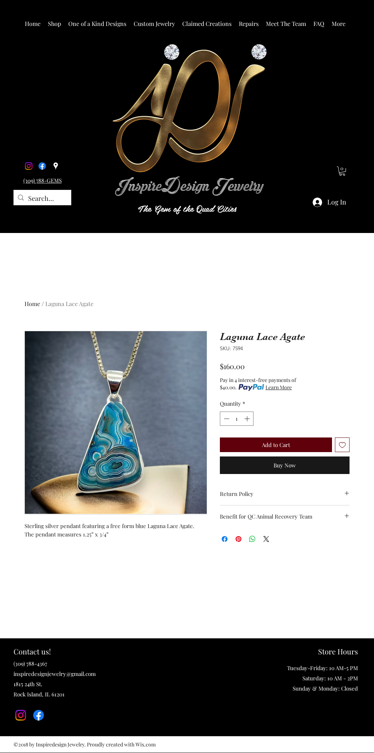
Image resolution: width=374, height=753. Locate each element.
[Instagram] (29, 166)
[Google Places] (56, 166)
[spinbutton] (237, 418)
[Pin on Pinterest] (238, 539)
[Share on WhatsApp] (252, 539)
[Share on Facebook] (224, 539)
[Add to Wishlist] (342, 444)
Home (32, 303)
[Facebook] (42, 166)
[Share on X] (266, 539)
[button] (54, 24)
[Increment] (248, 418)
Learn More (279, 387)
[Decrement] (226, 418)
